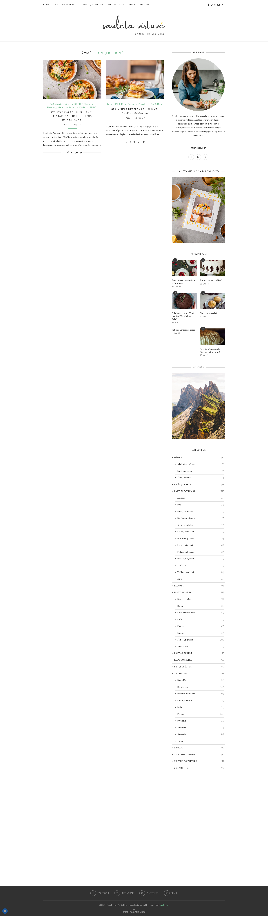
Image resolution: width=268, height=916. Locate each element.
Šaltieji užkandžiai (200, 639)
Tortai (200, 741)
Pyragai (131, 104)
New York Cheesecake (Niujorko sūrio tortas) (210, 350)
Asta (65, 124)
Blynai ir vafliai (200, 599)
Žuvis (200, 578)
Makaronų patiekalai (56, 107)
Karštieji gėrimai (200, 471)
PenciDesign (164, 905)
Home (46, 4)
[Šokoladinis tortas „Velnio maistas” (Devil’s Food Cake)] (184, 301)
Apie (56, 4)
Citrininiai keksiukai (208, 313)
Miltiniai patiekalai (200, 552)
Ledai (200, 707)
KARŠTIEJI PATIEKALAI (80, 104)
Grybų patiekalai (200, 525)
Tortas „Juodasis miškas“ (211, 280)
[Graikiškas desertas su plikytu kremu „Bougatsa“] (135, 79)
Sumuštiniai (200, 646)
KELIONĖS (144, 4)
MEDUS (132, 4)
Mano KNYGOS (114, 4)
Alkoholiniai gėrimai (200, 464)
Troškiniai (200, 565)
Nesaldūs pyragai (200, 558)
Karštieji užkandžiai (200, 612)
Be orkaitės (200, 687)
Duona (200, 606)
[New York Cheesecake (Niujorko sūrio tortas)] (212, 336)
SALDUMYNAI (157, 104)
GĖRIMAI (199, 457)
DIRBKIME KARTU (70, 4)
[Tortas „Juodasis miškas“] (212, 268)
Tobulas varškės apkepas (183, 329)
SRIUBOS (93, 107)
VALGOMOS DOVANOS (199, 754)
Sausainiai (200, 734)
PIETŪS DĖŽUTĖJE (199, 666)
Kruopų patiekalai (200, 531)
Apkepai (200, 497)
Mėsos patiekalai (200, 545)
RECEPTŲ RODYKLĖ (92, 4)
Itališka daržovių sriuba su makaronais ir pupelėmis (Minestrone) (72, 116)
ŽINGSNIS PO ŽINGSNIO (199, 761)
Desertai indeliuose (200, 693)
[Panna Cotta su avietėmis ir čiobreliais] (184, 268)
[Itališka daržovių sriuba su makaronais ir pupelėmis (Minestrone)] (72, 79)
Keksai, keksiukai (200, 700)
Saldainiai (200, 727)
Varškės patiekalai (200, 572)
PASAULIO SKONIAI (77, 107)
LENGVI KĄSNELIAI (199, 592)
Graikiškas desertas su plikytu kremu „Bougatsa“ (135, 111)
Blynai (200, 504)
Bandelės (200, 680)
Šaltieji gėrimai (200, 477)
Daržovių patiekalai (58, 104)
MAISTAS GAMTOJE (199, 653)
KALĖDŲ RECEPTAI (199, 484)
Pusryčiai (200, 626)
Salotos (200, 633)
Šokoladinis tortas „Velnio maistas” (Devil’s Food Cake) (183, 316)
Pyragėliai (142, 104)
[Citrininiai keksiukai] (212, 301)
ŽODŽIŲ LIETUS (199, 768)
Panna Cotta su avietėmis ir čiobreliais (183, 282)
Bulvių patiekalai (200, 511)
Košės (200, 619)
